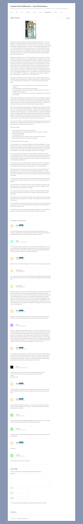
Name (12, 487)
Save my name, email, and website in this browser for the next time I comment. (29, 503)
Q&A (61, 12)
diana (17, 225)
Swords (34, 12)
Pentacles (28, 12)
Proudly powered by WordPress (22, 518)
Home (11, 12)
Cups (22, 12)
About (17, 12)
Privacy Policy (12, 518)
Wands (40, 12)
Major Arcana (48, 12)
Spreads (55, 12)
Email (12, 492)
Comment (12, 473)
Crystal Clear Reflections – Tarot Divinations (28, 6)
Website (12, 497)
